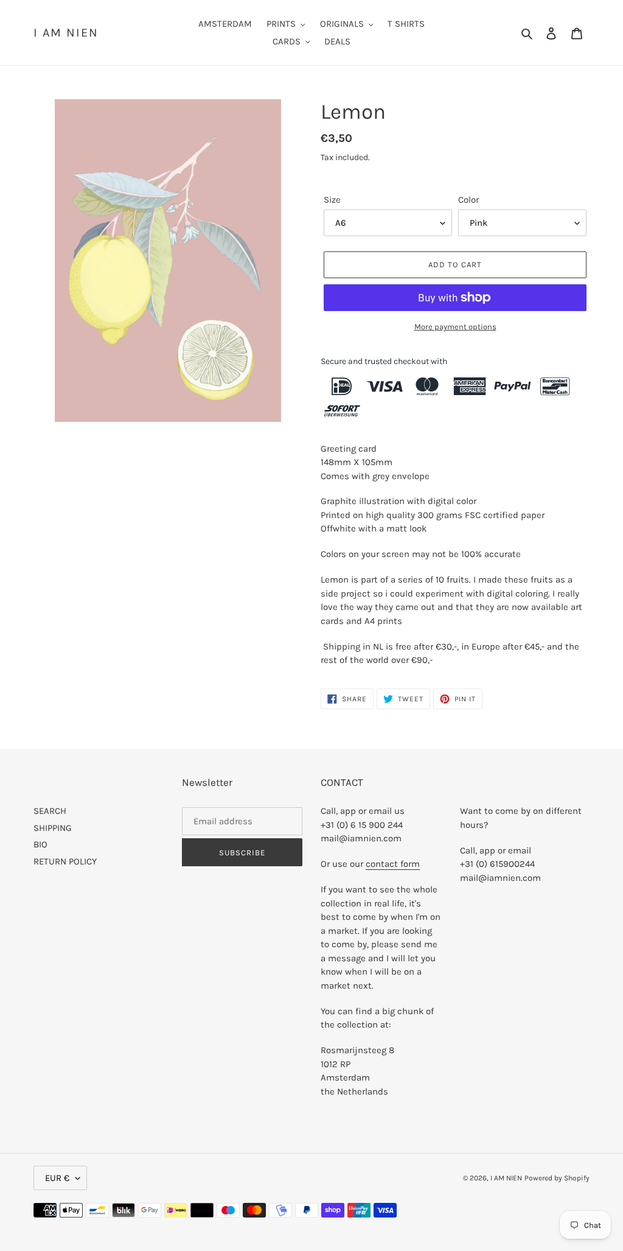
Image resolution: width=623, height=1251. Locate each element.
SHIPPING (52, 827)
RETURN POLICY (65, 861)
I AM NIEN (66, 33)
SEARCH (49, 810)
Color (468, 199)
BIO (40, 844)
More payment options (455, 326)
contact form (393, 863)
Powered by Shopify (557, 1178)
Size (332, 199)
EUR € (57, 1177)
